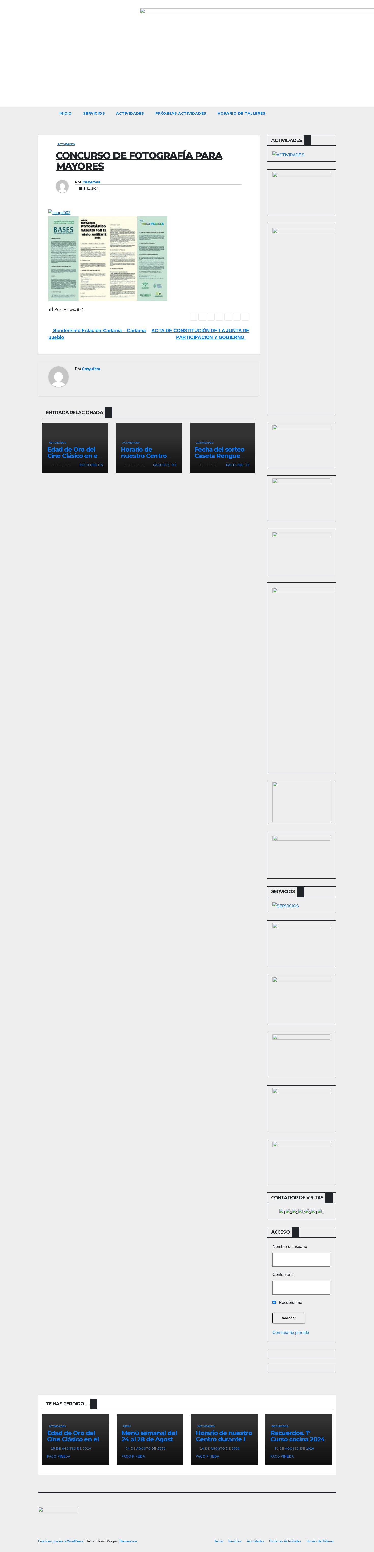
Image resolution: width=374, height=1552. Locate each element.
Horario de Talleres (242, 113)
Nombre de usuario (289, 1246)
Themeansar (128, 1541)
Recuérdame (290, 1302)
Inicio (65, 113)
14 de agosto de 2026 (220, 1448)
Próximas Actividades (180, 113)
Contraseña (283, 1274)
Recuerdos (280, 1426)
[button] (334, 113)
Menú (127, 1426)
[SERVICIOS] (285, 906)
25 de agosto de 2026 (71, 1448)
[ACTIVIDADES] (288, 155)
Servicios (94, 113)
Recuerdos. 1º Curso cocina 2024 (297, 1436)
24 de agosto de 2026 (146, 1448)
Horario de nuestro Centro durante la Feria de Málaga (224, 1439)
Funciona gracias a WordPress (61, 1541)
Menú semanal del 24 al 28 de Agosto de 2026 (149, 1439)
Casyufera (91, 182)
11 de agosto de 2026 (295, 1448)
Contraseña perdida (290, 1332)
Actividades (130, 113)
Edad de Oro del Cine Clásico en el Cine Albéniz (73, 456)
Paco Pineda (91, 465)
